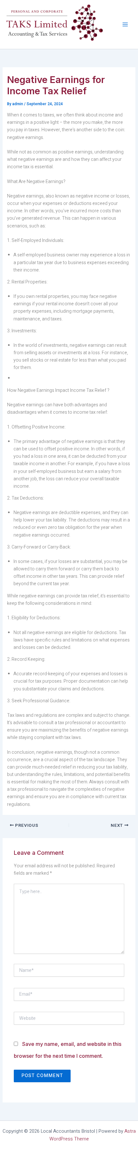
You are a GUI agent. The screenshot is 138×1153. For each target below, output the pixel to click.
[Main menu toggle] (125, 24)
